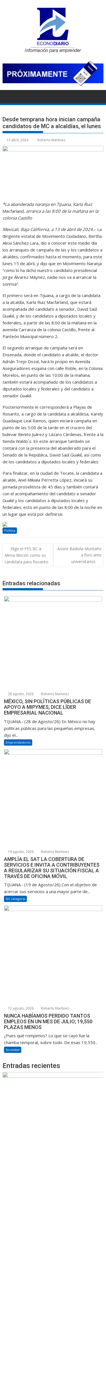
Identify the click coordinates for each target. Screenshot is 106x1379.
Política (9, 530)
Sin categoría (15, 899)
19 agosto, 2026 (20, 851)
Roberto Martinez (51, 140)
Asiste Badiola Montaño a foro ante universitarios (79, 555)
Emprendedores (18, 742)
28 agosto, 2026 (20, 693)
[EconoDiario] (8, 96)
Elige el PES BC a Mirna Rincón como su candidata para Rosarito (26, 555)
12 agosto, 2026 (20, 1008)
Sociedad (13, 1049)
